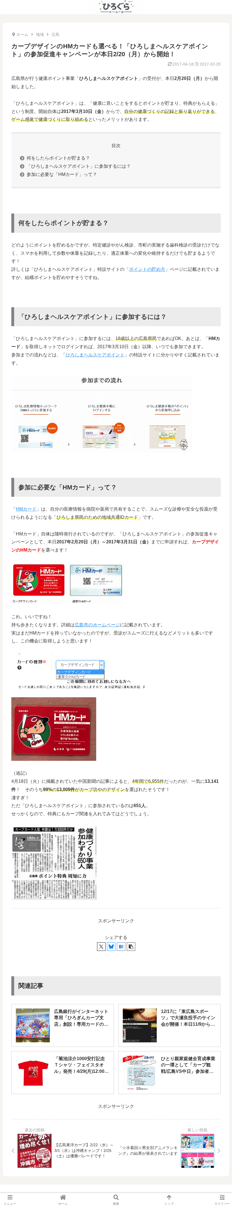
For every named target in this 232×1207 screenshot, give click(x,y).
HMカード (26, 509)
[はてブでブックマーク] (121, 946)
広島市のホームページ (97, 624)
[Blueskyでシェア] (111, 946)
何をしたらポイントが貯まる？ (58, 158)
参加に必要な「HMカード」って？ (62, 174)
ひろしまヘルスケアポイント (95, 354)
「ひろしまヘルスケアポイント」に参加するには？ (79, 166)
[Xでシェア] (101, 946)
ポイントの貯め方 (147, 269)
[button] (131, 946)
